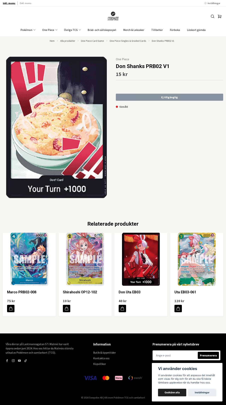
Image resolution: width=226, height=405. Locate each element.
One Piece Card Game (92, 40)
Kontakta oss (101, 358)
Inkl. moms (9, 3)
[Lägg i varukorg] (10, 308)
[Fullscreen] (56, 127)
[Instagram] (13, 360)
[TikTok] (25, 360)
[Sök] (212, 16)
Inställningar (202, 392)
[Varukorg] (219, 16)
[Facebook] (7, 360)
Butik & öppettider (104, 352)
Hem (52, 40)
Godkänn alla (172, 392)
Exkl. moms (25, 3)
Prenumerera (208, 355)
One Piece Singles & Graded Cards (128, 40)
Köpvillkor (99, 364)
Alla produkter (67, 40)
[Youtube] (19, 360)
